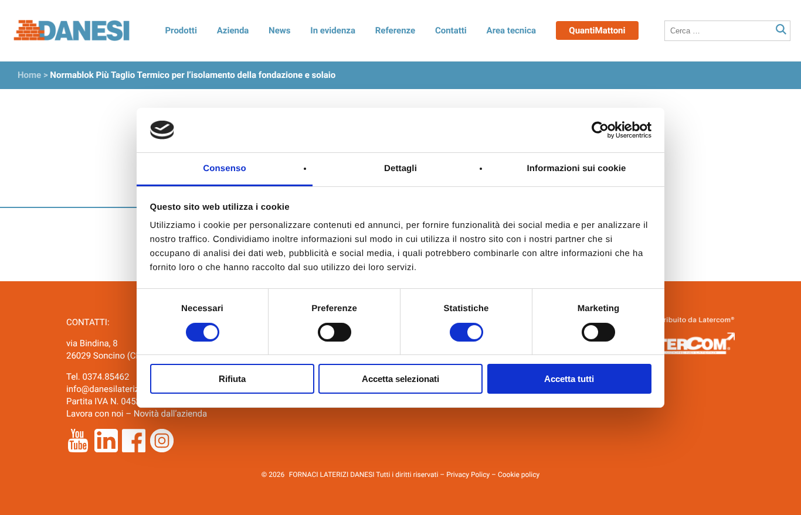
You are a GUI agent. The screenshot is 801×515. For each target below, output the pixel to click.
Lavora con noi (94, 413)
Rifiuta (232, 379)
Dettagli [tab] (400, 168)
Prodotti (180, 30)
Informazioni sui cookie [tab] (576, 168)
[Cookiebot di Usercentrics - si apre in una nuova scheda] (600, 130)
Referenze (395, 30)
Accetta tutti (569, 379)
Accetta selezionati (400, 379)
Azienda (233, 30)
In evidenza (332, 30)
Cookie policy (518, 474)
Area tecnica (512, 30)
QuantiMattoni (597, 30)
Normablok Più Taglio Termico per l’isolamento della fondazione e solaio (192, 75)
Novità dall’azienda (171, 413)
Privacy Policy (468, 474)
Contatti (451, 30)
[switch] (334, 332)
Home (29, 75)
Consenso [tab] (224, 168)
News (279, 30)
